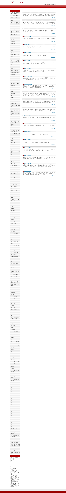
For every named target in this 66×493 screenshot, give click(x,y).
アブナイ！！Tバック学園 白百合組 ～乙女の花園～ (15, 173)
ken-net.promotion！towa (14, 460)
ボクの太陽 (12, 52)
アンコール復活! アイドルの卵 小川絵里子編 (15, 436)
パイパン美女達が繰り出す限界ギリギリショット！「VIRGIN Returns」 (15, 134)
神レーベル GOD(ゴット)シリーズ (15, 37)
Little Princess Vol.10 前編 (28, 92)
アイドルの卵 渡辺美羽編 (14, 15)
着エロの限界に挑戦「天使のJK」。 (15, 309)
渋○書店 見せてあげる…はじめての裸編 (15, 66)
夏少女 (12, 149)
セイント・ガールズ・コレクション (15, 448)
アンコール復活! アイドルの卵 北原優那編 (15, 438)
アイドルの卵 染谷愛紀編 (14, 233)
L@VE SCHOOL (13, 347)
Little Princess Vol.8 (27, 68)
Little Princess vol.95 (27, 171)
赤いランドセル (13, 138)
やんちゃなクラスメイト (14, 442)
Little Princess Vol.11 (27, 107)
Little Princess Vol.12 (27, 115)
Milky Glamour (13, 315)
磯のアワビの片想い (14, 182)
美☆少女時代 (13, 95)
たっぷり (12, 175)
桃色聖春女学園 (13, 85)
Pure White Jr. (13, 208)
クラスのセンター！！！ (14, 156)
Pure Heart (12, 206)
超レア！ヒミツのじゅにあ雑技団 (15, 239)
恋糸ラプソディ (13, 221)
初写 (11, 188)
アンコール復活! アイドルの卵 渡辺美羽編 (15, 366)
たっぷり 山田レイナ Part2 (15, 472)
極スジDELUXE (13, 210)
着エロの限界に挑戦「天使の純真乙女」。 (15, 111)
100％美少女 (12, 359)
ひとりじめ (12, 140)
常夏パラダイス (13, 142)
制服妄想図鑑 (13, 292)
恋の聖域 (12, 320)
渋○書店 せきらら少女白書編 (15, 54)
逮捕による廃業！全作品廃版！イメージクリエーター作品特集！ (15, 23)
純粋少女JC (12, 219)
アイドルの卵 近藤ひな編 (14, 241)
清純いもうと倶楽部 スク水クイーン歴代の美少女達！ (15, 318)
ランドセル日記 (13, 39)
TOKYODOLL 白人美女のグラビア (15, 272)
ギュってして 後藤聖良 (14, 464)
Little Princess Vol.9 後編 (28, 84)
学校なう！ (12, 87)
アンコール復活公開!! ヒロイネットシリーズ (15, 331)
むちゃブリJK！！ (13, 177)
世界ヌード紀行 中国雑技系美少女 (15, 32)
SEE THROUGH (13, 167)
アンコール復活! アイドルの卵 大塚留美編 (15, 377)
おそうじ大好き (13, 478)
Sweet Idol (12, 337)
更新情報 (12, 265)
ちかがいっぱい (13, 463)
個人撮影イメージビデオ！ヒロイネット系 (15, 17)
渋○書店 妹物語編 (13, 68)
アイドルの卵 (13, 231)
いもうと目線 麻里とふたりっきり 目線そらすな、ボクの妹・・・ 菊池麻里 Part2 (15, 484)
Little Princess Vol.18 (27, 155)
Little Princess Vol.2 (27, 20)
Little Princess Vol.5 (27, 44)
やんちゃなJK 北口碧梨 (14, 457)
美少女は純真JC (13, 212)
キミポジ (12, 357)
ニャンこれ (12, 197)
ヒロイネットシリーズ (14, 45)
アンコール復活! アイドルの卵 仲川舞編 (15, 371)
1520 (11, 422)
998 (11, 391)
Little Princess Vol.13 (27, 123)
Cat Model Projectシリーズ (14, 256)
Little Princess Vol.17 (27, 147)
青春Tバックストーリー (14, 116)
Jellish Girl (12, 294)
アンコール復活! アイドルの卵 (15, 361)
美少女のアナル (13, 97)
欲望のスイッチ (13, 43)
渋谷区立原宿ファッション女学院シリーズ (15, 20)
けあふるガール (13, 163)
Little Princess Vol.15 (27, 139)
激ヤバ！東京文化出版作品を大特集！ (15, 453)
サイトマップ (53, 4)
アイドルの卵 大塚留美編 (14, 263)
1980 (11, 413)
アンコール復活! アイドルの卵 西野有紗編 (15, 433)
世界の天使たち (13, 243)
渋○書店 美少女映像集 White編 (15, 72)
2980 (11, 387)
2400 (11, 393)
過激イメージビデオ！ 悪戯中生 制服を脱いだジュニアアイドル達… (15, 61)
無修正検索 (12, 267)
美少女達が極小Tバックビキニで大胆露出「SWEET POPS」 (15, 122)
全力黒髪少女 (13, 41)
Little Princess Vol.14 (27, 131)
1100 (11, 424)
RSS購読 (49, 4)
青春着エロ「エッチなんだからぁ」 (15, 125)
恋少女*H (12, 161)
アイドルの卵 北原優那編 (14, 274)
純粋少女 (12, 351)
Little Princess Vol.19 (27, 163)
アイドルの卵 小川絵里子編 (15, 245)
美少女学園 (12, 305)
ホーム (46, 4)
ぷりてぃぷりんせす (14, 298)
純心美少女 (12, 323)
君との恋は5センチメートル (15, 83)
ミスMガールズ (13, 204)
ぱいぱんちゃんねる (14, 186)
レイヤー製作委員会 (14, 254)
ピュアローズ (13, 56)
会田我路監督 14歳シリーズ (15, 48)
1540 (11, 409)
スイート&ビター (13, 217)
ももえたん (12, 462)
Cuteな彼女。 (13, 339)
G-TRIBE (12, 235)
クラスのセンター (13, 329)
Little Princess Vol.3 (27, 28)
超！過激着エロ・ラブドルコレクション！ (15, 108)
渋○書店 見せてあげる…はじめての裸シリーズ (15, 285)
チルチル (12, 50)
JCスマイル (12, 119)
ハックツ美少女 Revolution (15, 459)
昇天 (11, 154)
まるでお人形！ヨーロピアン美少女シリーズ (15, 229)
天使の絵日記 (13, 303)
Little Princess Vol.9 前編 (28, 76)
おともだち (12, 349)
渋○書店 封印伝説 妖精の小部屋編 (15, 106)
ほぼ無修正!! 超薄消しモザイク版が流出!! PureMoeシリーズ (15, 355)
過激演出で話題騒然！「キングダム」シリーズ (15, 34)
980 (11, 415)
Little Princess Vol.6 (27, 52)
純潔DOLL (12, 64)
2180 (11, 389)
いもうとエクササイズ (14, 313)
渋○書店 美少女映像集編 (14, 70)
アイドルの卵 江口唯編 (14, 296)
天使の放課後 (13, 74)
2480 (11, 400)
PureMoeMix (12, 353)
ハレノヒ (12, 440)
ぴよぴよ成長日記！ (14, 223)
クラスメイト (13, 29)
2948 (11, 411)
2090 (11, 404)
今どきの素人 (13, 93)
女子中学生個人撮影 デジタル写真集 (15, 91)
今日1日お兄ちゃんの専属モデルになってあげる (15, 200)
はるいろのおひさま (14, 290)
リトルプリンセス (16, 2)
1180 (11, 385)
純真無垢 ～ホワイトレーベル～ (15, 428)
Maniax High (12, 144)
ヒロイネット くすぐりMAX (15, 276)
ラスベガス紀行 (13, 458)
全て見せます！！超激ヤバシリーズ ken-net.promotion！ (15, 13)
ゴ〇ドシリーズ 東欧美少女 (15, 341)
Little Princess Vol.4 (27, 36)
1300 (11, 417)
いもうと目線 (13, 450)
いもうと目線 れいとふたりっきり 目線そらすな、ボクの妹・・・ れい (15, 468)
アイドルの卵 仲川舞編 (14, 250)
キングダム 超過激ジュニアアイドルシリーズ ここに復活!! (15, 345)
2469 (11, 426)
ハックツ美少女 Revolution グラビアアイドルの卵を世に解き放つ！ (15, 445)
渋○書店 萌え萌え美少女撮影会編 (15, 114)
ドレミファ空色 (13, 325)
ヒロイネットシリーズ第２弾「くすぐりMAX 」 (15, 103)
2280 (11, 398)
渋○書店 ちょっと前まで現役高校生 (15, 261)
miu (11, 81)
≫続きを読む (53, 17)
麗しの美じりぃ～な (14, 486)
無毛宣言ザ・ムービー (14, 190)
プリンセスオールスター (14, 195)
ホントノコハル (13, 461)
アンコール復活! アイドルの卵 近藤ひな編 (15, 363)
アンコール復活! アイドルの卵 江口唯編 (15, 380)
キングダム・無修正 (14, 184)
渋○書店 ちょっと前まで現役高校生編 (15, 58)
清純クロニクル (13, 307)
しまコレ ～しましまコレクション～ (15, 202)
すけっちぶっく (13, 79)
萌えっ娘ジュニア (13, 179)
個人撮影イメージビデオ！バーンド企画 (15, 258)
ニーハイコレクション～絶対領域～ (15, 152)
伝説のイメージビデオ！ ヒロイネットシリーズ (15, 269)
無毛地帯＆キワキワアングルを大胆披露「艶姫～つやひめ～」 (15, 131)
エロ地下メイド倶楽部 (14, 165)
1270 (11, 402)
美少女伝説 (12, 368)
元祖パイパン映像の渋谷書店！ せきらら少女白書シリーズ (15, 282)
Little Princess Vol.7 (27, 60)
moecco (12, 335)
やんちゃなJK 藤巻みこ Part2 (15, 477)
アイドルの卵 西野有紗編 (14, 252)
